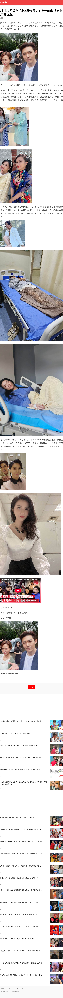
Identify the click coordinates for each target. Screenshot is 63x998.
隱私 (15, 991)
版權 (18, 991)
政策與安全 (8, 991)
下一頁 (31, 687)
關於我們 (3, 991)
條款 (13, 991)
